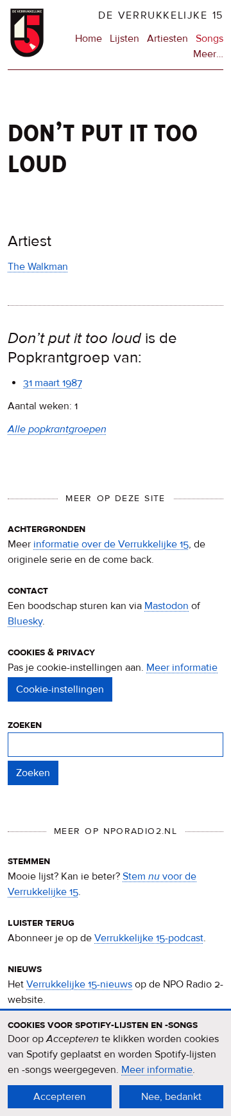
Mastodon (166, 605)
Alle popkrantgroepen (57, 429)
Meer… (208, 55)
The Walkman (38, 266)
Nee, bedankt (171, 1096)
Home (88, 38)
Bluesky (25, 621)
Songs (209, 38)
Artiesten (167, 38)
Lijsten (124, 38)
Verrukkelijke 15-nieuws (79, 984)
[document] (115, 1063)
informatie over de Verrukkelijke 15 (111, 544)
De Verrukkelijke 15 (160, 15)
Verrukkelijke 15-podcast (148, 938)
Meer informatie (182, 667)
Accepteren (59, 1096)
